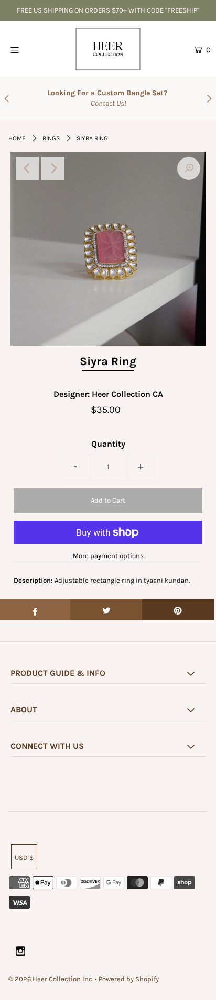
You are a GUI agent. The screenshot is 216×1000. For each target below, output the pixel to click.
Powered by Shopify (129, 979)
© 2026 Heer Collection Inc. (50, 979)
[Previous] (27, 168)
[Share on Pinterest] (178, 609)
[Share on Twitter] (106, 609)
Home (17, 138)
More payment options (108, 556)
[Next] (52, 168)
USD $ (24, 857)
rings (51, 138)
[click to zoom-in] (188, 168)
